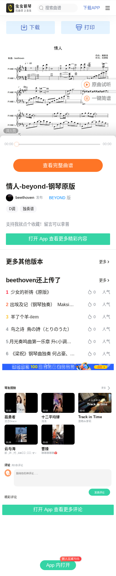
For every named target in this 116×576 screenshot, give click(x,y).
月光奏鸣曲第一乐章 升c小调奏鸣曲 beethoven (42, 341)
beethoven (24, 197)
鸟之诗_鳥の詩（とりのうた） (41, 329)
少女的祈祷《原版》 (31, 292)
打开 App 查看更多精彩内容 (57, 239)
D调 (12, 209)
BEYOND (57, 197)
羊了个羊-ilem (25, 317)
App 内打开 (58, 565)
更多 (102, 262)
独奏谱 (28, 209)
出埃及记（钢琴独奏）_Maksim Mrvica (42, 304)
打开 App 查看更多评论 (57, 509)
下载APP (91, 8)
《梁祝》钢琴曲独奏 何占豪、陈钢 (42, 353)
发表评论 (99, 492)
